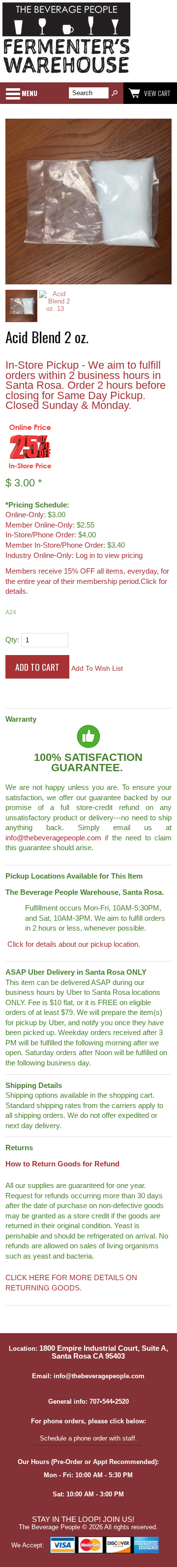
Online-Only (24, 515)
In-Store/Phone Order (39, 535)
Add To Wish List (97, 668)
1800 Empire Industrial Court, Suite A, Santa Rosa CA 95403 (103, 1352)
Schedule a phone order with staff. (88, 1438)
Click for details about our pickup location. (72, 944)
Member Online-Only (39, 525)
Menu (29, 93)
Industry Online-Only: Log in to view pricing (74, 555)
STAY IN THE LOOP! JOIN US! (83, 1519)
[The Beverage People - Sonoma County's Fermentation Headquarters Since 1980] (66, 73)
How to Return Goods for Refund (62, 1164)
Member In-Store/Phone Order (54, 545)
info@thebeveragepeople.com (53, 838)
